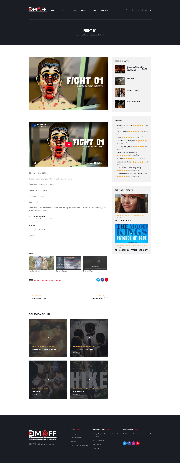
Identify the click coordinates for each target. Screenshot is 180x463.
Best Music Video (120, 245)
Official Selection (76, 438)
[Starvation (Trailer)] (68, 263)
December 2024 (36, 388)
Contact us (95, 448)
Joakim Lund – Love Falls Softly (45, 349)
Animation (93, 35)
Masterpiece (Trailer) (124, 162)
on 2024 (34, 394)
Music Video (35, 346)
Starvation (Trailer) (61, 271)
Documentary (44, 280)
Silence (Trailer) (133, 90)
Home (78, 35)
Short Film (59, 280)
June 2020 (52, 280)
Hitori (119, 137)
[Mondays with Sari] (41, 263)
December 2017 (77, 388)
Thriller (96, 388)
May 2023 (126, 215)
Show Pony (36, 391)
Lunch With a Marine (134, 102)
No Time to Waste (88, 271)
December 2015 (77, 346)
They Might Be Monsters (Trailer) (129, 168)
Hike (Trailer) (79, 391)
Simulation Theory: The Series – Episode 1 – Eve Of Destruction (137, 69)
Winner (73, 442)
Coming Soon (75, 434)
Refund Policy (96, 444)
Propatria (130, 79)
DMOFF (32, 444)
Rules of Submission (98, 441)
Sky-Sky (120, 159)
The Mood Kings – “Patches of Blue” (131, 250)
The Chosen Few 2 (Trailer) (84, 349)
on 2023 (34, 352)
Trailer (93, 346)
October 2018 (43, 346)
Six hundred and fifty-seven (127, 153)
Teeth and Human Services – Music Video (132, 174)
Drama (84, 388)
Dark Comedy (119, 215)
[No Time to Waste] (95, 263)
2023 (119, 217)
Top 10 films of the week (136, 215)
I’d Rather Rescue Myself (126, 141)
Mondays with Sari (34, 271)
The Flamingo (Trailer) (124, 147)
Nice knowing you (123, 220)
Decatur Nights (122, 131)
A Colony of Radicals (124, 125)
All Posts (85, 35)
